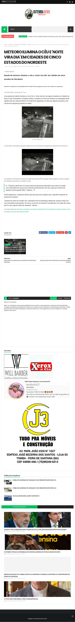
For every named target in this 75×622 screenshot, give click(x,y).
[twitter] (72, 2)
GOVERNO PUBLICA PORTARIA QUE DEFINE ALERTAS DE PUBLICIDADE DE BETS (32, 552)
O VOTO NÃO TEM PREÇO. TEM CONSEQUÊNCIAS (21, 599)
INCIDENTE (17, 44)
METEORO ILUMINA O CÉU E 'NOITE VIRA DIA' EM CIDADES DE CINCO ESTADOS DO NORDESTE (15, 249)
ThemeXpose (5, 616)
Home (5, 44)
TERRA (29, 44)
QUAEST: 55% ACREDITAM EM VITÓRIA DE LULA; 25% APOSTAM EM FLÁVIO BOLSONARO (35, 529)
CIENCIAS (10, 44)
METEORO (24, 44)
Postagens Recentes (19, 507)
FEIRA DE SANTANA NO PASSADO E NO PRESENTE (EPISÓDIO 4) (34, 488)
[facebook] (67, 2)
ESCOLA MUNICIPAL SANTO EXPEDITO (26, 496)
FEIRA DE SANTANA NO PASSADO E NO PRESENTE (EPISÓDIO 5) (34, 480)
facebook (67, 298)
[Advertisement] (37, 280)
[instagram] (70, 2)
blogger (53, 298)
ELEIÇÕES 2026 (15, 36)
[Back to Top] (72, 616)
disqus (60, 298)
